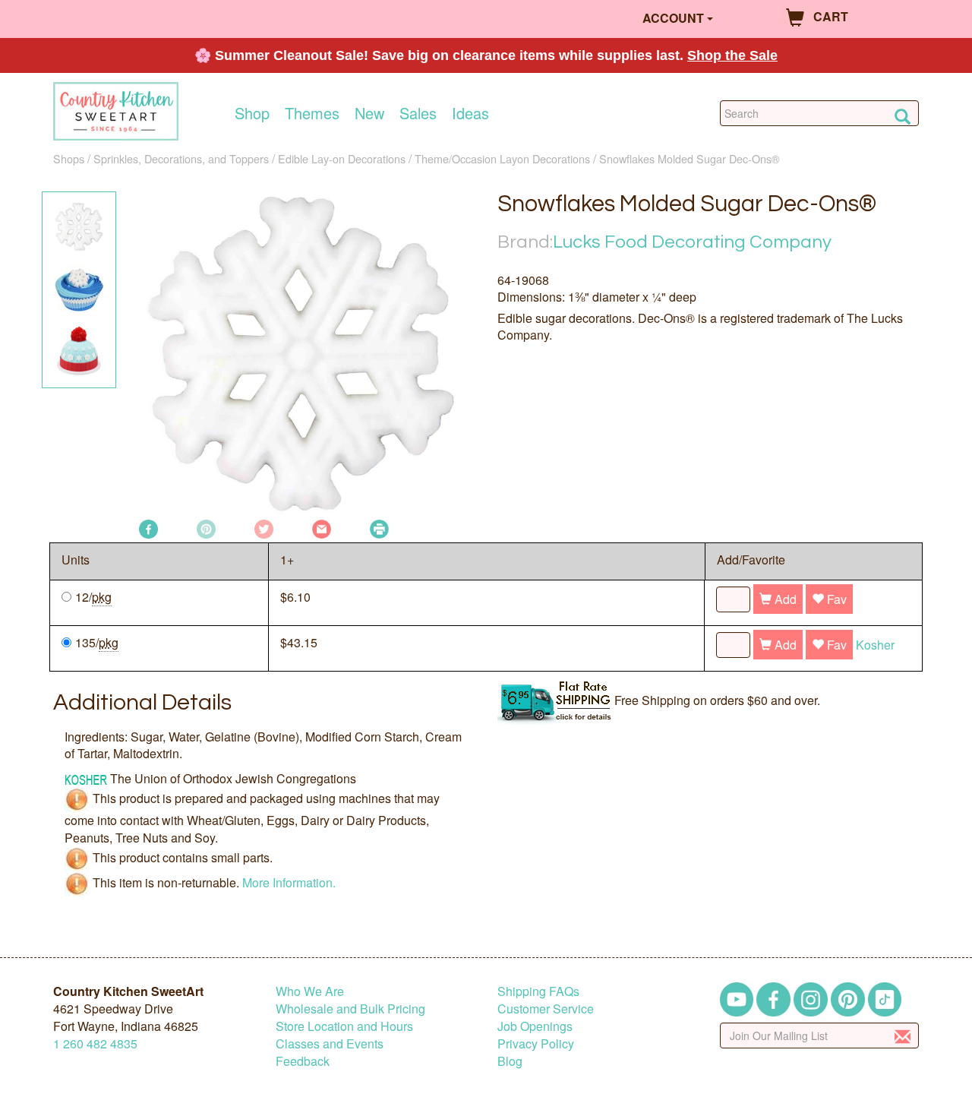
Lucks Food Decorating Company (692, 241)
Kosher (875, 644)
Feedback (303, 1061)
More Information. (289, 882)
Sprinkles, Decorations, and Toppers (181, 158)
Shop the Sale (732, 55)
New (369, 113)
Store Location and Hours (344, 1026)
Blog (509, 1061)
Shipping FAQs (538, 991)
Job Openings (535, 1026)
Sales (418, 113)
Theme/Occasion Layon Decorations (502, 158)
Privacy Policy (535, 1043)
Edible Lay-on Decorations (342, 158)
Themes (312, 113)
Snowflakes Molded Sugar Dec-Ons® (689, 158)
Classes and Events (329, 1043)
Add (784, 599)
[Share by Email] (321, 527)
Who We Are (310, 991)
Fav (835, 599)
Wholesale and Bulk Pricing (350, 1008)
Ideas (470, 113)
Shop (252, 113)
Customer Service (545, 1008)
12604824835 (95, 1043)
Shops (68, 158)
